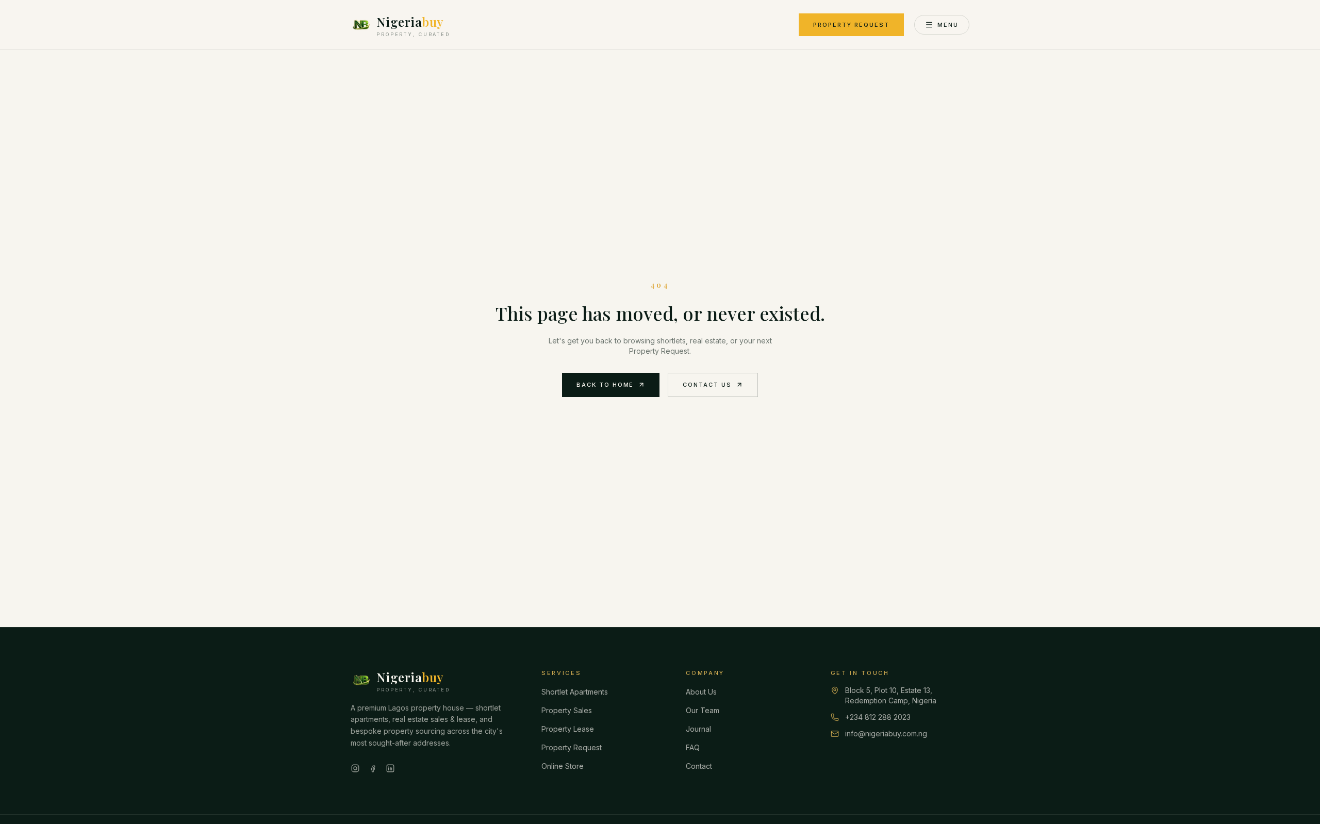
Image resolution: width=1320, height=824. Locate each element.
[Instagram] (355, 768)
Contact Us (707, 384)
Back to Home (605, 384)
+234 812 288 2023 (878, 717)
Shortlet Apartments (574, 691)
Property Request (851, 24)
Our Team (702, 710)
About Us (701, 691)
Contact (699, 766)
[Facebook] (372, 768)
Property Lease (567, 728)
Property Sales (566, 710)
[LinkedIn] (390, 768)
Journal (698, 728)
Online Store (562, 766)
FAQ (693, 747)
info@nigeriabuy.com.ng (886, 733)
